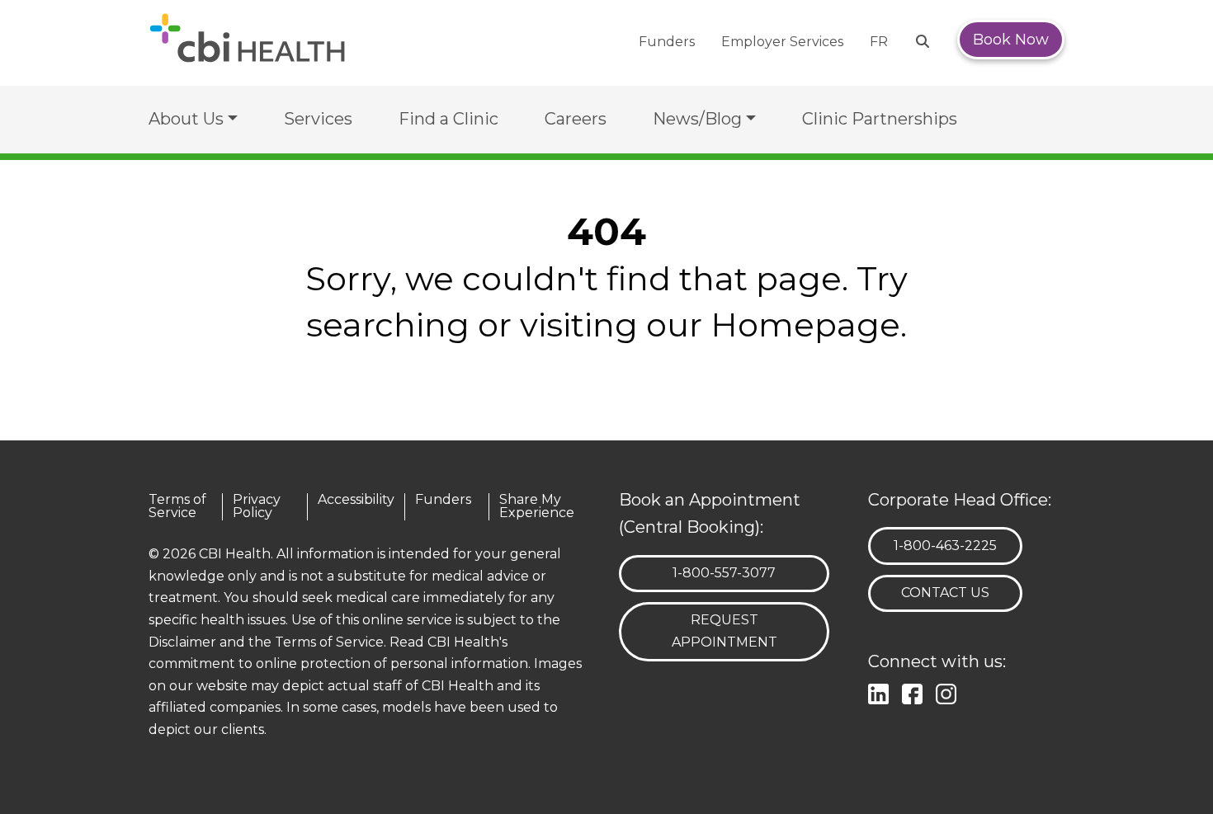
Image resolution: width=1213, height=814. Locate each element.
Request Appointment (724, 631)
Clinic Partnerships (879, 119)
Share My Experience (536, 506)
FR (879, 41)
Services (318, 119)
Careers (575, 119)
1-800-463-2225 (945, 545)
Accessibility (356, 500)
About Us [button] (186, 119)
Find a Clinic (448, 119)
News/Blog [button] (697, 119)
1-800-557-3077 (724, 572)
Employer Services (782, 41)
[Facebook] (915, 691)
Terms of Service (177, 506)
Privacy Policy (257, 506)
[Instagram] (949, 691)
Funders (667, 41)
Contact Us (945, 592)
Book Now (1011, 40)
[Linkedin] (881, 691)
